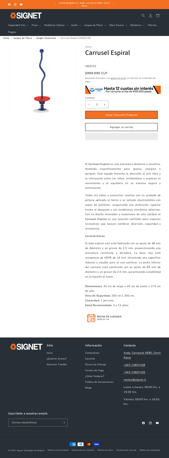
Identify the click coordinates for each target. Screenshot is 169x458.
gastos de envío (118, 78)
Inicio (50, 352)
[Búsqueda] (143, 15)
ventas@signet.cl (135, 380)
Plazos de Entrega (95, 364)
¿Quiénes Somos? (57, 358)
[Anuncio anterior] (55, 4)
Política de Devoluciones (99, 382)
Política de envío (105, 450)
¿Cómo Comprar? (94, 376)
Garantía (90, 358)
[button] (121, 136)
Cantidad (90, 97)
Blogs (88, 387)
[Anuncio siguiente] (114, 4)
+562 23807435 (134, 372)
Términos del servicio (126, 450)
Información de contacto (83, 450)
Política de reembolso (149, 450)
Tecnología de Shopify (34, 450)
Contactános (92, 352)
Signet (20, 450)
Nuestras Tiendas (57, 364)
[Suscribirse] (64, 422)
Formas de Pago (94, 370)
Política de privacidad (58, 450)
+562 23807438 (134, 365)
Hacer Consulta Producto (121, 115)
